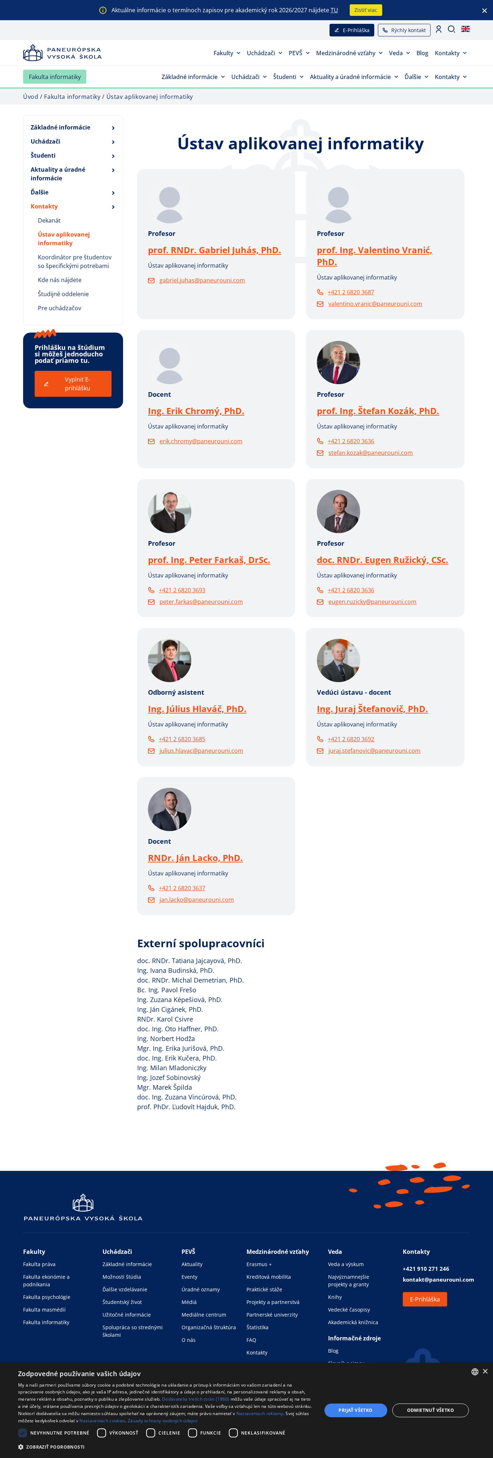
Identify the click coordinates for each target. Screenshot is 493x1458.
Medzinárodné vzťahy (345, 53)
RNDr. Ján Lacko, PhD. (195, 858)
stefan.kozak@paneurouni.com (370, 453)
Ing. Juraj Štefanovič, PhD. (372, 709)
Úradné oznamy (201, 1289)
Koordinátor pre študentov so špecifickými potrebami (75, 261)
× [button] (485, 1371)
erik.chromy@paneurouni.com (201, 441)
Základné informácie (190, 77)
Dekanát (49, 220)
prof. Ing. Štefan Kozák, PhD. (378, 411)
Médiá (189, 1302)
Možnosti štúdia (121, 1276)
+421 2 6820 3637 (182, 888)
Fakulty (223, 53)
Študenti (284, 77)
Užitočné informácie (126, 1314)
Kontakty (447, 53)
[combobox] (475, 1371)
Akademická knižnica (353, 1322)
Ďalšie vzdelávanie (124, 1289)
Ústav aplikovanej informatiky (64, 238)
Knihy (335, 1297)
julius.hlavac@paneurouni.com (201, 751)
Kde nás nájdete (60, 280)
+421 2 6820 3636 (351, 441)
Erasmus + (259, 1264)
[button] (165, 1447)
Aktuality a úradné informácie (350, 77)
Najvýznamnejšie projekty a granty (348, 1280)
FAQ (251, 1339)
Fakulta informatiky (55, 77)
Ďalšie (413, 77)
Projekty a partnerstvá (273, 1302)
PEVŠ (295, 53)
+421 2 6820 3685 (182, 739)
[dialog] (246, 1410)
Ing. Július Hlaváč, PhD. (197, 709)
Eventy (189, 1276)
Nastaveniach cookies (102, 1421)
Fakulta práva (39, 1264)
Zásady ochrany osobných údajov (162, 1421)
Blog (422, 53)
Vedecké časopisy (349, 1309)
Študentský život (122, 1302)
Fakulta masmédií (44, 1309)
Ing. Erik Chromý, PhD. (196, 411)
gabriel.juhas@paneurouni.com (202, 280)
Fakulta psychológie (46, 1297)
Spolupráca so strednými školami (132, 1331)
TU (334, 10)
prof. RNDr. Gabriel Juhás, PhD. (214, 250)
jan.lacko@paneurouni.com (197, 900)
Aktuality (192, 1264)
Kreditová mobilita (269, 1276)
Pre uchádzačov (59, 308)
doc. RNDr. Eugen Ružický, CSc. (382, 560)
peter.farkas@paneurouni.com (201, 602)
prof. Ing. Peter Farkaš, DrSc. (209, 560)
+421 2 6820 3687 (351, 292)
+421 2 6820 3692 (351, 739)
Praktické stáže (264, 1289)
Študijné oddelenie (63, 294)
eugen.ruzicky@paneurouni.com (372, 602)
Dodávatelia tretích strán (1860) (196, 1399)
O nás (189, 1339)
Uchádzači (261, 53)
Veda (396, 53)
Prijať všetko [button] (355, 1410)
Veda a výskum (346, 1264)
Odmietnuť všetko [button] (430, 1410)
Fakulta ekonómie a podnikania (46, 1280)
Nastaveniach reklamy (259, 1413)
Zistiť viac (365, 9)
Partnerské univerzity (272, 1314)
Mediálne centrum (204, 1314)
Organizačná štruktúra (209, 1327)
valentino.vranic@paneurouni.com (375, 304)
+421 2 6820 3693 (182, 590)
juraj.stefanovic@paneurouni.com (374, 751)
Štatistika (258, 1327)
